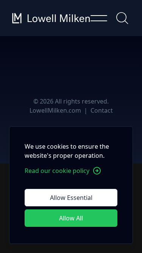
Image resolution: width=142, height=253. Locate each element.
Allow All (71, 218)
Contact (102, 110)
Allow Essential (71, 197)
